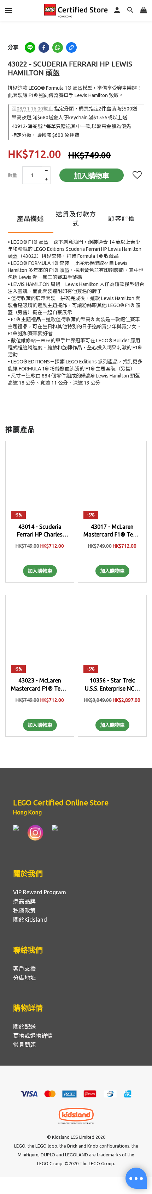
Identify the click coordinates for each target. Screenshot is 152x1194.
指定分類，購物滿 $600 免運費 (45, 135)
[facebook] (44, 47)
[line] (30, 47)
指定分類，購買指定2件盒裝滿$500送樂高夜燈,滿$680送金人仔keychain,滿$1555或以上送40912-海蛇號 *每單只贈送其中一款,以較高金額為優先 (74, 117)
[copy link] (71, 47)
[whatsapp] (57, 47)
